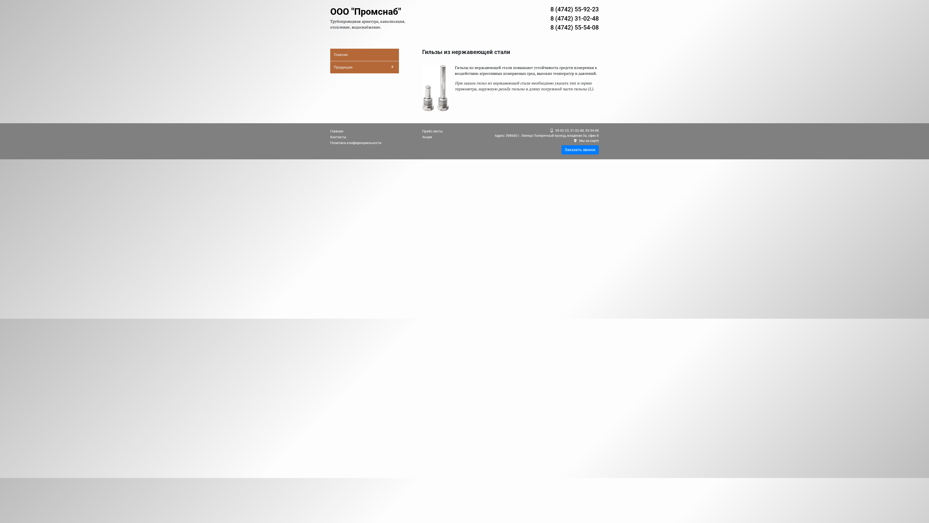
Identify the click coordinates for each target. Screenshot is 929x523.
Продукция (364, 67)
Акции (427, 137)
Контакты (338, 137)
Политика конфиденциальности (355, 143)
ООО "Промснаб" (365, 11)
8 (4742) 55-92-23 (574, 9)
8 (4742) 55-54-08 (574, 27)
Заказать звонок (580, 149)
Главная (341, 55)
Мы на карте (589, 141)
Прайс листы (432, 131)
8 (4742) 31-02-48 (574, 18)
